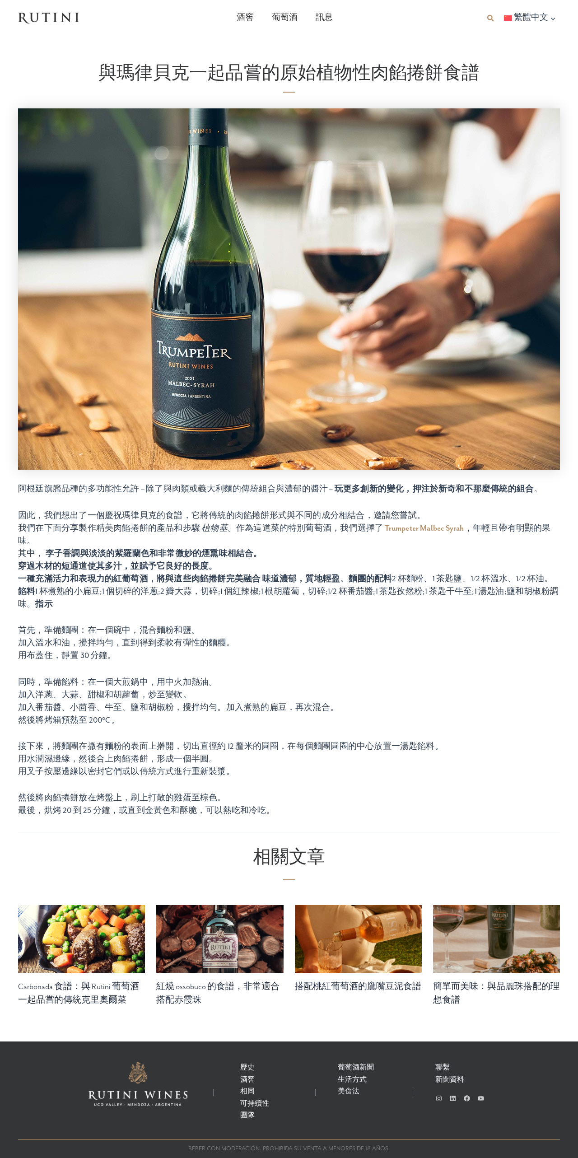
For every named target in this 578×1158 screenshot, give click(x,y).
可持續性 (254, 1103)
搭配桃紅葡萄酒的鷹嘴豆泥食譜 (358, 986)
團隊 (247, 1115)
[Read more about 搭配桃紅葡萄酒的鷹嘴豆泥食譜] (358, 947)
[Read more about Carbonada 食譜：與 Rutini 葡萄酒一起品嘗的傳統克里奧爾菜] (81, 947)
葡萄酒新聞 (356, 1067)
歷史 (247, 1067)
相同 (247, 1091)
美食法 (348, 1091)
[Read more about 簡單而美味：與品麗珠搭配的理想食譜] (496, 947)
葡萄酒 (285, 18)
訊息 (324, 18)
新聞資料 (449, 1079)
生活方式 (352, 1079)
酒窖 (245, 18)
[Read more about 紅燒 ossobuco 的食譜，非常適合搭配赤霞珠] (219, 947)
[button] (490, 18)
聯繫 (442, 1067)
